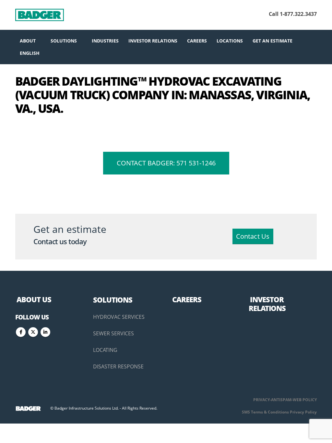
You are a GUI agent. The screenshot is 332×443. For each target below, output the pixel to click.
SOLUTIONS (64, 41)
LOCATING (105, 349)
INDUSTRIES (105, 41)
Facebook (21, 332)
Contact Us (253, 236)
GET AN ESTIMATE (272, 41)
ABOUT (28, 41)
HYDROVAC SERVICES (119, 316)
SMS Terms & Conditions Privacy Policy (279, 412)
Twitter (33, 332)
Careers (197, 41)
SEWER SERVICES (113, 333)
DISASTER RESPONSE (118, 366)
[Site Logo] (39, 15)
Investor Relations (152, 41)
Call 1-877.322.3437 (293, 14)
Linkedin (45, 332)
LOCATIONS (230, 41)
